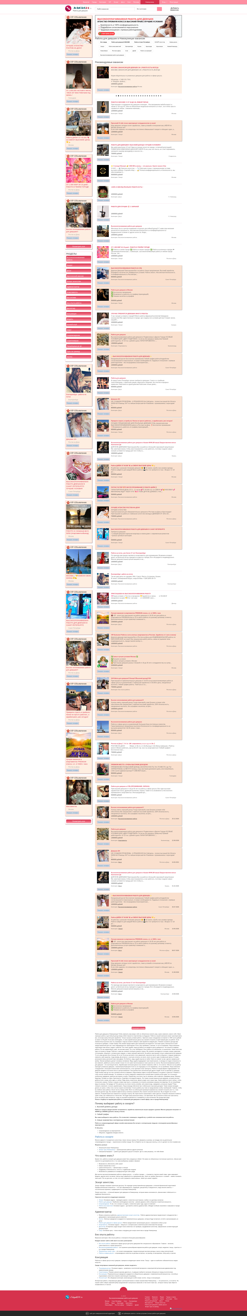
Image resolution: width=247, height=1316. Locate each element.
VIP (110, 2)
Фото (175, 1299)
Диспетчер (71, 308)
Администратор (73, 287)
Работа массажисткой (115, 46)
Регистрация (173, 2)
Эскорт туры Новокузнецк (107, 1149)
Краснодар (149, 46)
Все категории (142, 9)
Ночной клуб (72, 324)
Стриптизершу (103, 1272)
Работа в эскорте (104, 1136)
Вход (163, 2)
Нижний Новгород (172, 46)
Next (183, 78)
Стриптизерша (72, 341)
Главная (147, 1297)
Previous (93, 78)
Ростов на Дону (119, 1305)
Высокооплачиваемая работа (76, 259)
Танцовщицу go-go (105, 1268)
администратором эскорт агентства (128, 1215)
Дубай (134, 50)
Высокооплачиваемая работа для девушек (112, 55)
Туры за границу (73, 351)
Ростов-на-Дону (116, 50)
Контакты (155, 1299)
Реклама (136, 2)
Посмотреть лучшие (138, 1028)
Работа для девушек (105, 1202)
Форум (162, 1297)
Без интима (71, 298)
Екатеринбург (129, 46)
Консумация (71, 314)
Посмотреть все (78, 246)
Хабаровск (129, 1305)
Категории (102, 2)
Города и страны (171, 1297)
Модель (70, 319)
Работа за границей (145, 50)
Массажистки (149, 1302)
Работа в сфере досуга (106, 1253)
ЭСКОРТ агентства (160, 42)
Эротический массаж (75, 276)
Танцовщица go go (74, 346)
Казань (139, 46)
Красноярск (159, 46)
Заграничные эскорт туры (107, 1251)
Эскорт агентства (74, 281)
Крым (113, 1303)
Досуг (123, 2)
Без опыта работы (74, 303)
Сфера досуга (173, 42)
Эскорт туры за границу (152, 1306)
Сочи (126, 50)
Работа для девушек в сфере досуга (110, 1223)
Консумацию (103, 1274)
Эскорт (116, 2)
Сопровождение (73, 335)
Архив (162, 1299)
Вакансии (86, 2)
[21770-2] (138, 26)
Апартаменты (72, 292)
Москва (107, 1301)
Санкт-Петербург (116, 1301)
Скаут (69, 330)
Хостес (69, 357)
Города (94, 2)
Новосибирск (104, 50)
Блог (129, 2)
